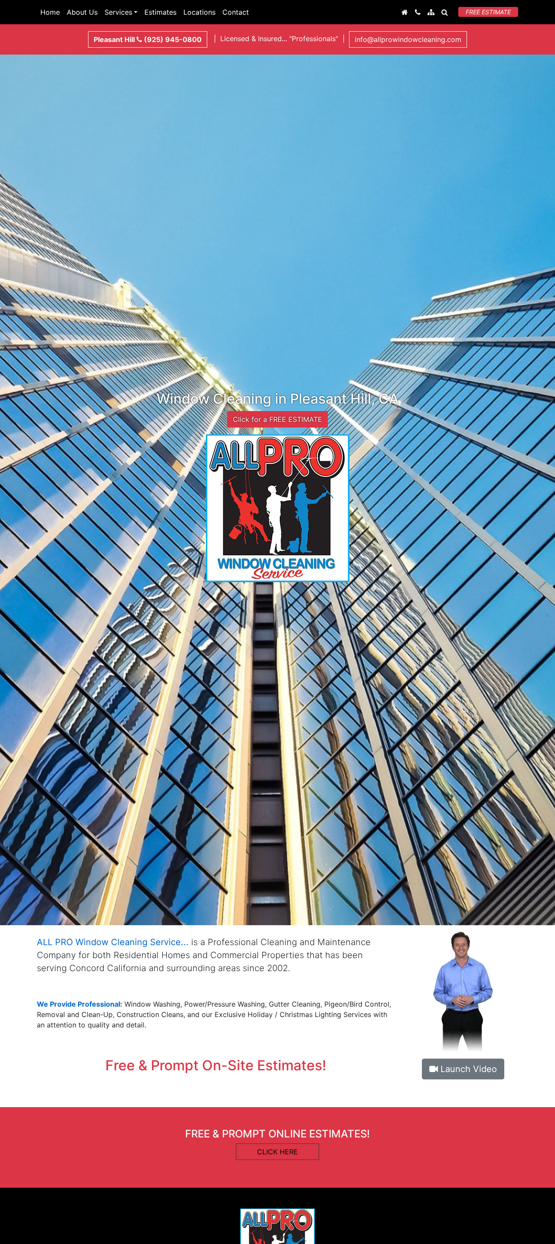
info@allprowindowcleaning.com (408, 39)
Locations (199, 12)
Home (50, 12)
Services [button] (118, 12)
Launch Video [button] (467, 1069)
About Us (82, 12)
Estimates (160, 12)
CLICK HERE (277, 1151)
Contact (235, 12)
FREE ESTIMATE (488, 12)
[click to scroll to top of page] (542, 1232)
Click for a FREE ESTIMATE (277, 419)
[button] (444, 12)
